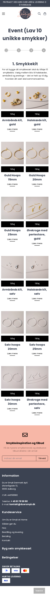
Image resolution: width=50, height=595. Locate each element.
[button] (45, 13)
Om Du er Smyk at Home (14, 519)
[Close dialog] (45, 551)
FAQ (4, 527)
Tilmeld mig (25, 587)
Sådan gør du (9, 523)
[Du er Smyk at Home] (25, 13)
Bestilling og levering (12, 532)
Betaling (6, 536)
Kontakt (6, 540)
